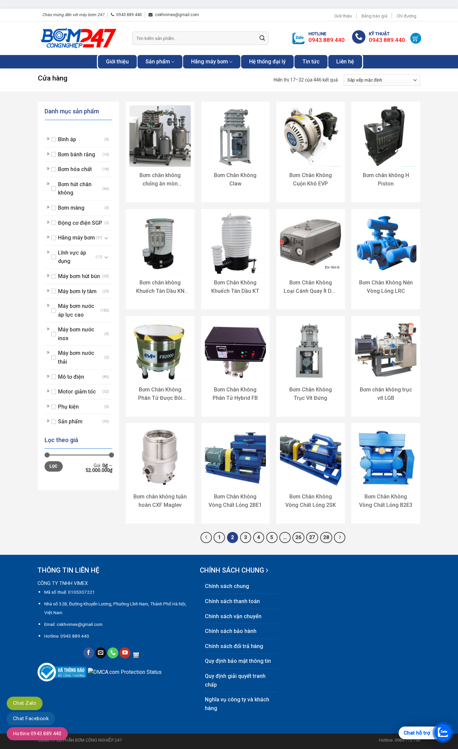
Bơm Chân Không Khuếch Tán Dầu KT (235, 286)
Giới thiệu (343, 15)
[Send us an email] (100, 653)
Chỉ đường (406, 15)
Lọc (53, 466)
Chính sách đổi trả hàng (234, 646)
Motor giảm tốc (77, 391)
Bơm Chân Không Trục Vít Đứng (310, 393)
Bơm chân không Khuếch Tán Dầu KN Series (160, 287)
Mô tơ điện (71, 377)
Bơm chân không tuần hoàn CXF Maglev (160, 500)
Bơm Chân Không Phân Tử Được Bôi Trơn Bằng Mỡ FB (160, 394)
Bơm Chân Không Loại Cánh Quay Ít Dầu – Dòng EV (311, 287)
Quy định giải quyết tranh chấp (235, 680)
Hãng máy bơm (209, 61)
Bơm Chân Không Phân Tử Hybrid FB (235, 393)
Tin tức (311, 61)
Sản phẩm (158, 61)
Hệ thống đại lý (267, 61)
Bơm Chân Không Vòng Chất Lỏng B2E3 (385, 500)
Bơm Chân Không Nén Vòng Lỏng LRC (386, 286)
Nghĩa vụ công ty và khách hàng (237, 703)
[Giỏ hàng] (415, 38)
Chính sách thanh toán (232, 601)
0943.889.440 (129, 14)
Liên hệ (345, 61)
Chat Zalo (24, 703)
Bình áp (67, 139)
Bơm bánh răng (76, 154)
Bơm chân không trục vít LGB (386, 393)
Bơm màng (71, 208)
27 (312, 537)
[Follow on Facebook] (88, 653)
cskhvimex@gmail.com (177, 14)
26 (298, 537)
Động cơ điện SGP (80, 223)
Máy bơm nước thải (76, 357)
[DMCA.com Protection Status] (125, 671)
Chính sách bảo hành (230, 631)
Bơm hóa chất (75, 169)
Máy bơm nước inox (76, 333)
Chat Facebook (31, 718)
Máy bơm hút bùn (79, 276)
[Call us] (112, 653)
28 (326, 537)
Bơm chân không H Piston (386, 179)
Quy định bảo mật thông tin (238, 661)
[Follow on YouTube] (124, 653)
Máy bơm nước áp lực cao (76, 310)
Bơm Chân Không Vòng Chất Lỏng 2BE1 (235, 500)
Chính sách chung (227, 586)
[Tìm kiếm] (262, 38)
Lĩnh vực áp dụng (72, 257)
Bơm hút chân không (75, 188)
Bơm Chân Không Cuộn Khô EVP (310, 179)
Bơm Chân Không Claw (235, 179)
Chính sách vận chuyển (233, 616)
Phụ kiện (68, 407)
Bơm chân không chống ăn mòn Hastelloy (160, 180)
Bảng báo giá (374, 15)
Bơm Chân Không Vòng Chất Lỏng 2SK (310, 500)
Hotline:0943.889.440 (37, 734)
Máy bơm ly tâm (77, 291)
